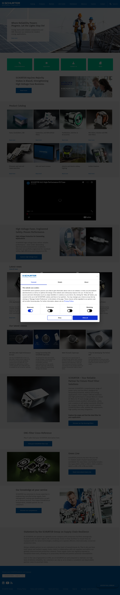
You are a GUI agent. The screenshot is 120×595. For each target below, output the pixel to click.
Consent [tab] (33, 282)
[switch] (50, 310)
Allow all (85, 318)
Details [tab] (60, 282)
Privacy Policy (68, 301)
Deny (59, 318)
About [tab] (86, 282)
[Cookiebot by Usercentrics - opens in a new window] (90, 276)
